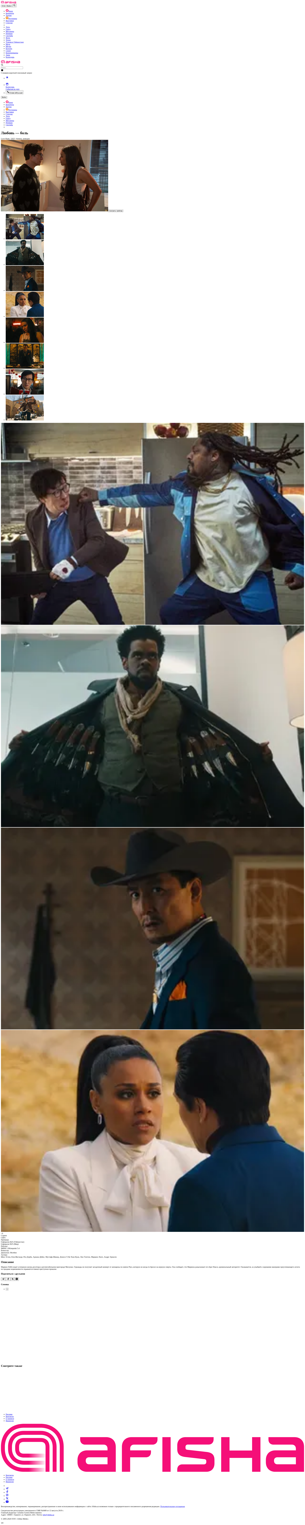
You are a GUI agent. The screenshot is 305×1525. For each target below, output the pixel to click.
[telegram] (7, 1489)
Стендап (9, 23)
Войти (9, 6)
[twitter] (7, 1499)
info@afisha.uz (48, 1515)
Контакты (10, 1416)
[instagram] (7, 1496)
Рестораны (12, 19)
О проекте (10, 1419)
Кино (10, 11)
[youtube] (7, 1502)
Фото (8, 38)
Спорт (8, 51)
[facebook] (7, 1492)
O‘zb (3, 6)
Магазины (10, 31)
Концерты (10, 13)
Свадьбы (9, 36)
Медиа (8, 46)
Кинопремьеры (12, 53)
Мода (8, 44)
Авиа (8, 55)
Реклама (9, 1414)
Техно (8, 40)
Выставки (10, 21)
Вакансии (10, 1421)
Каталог (9, 49)
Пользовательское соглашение (172, 1506)
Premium (9, 34)
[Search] (14, 5)
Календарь (10, 57)
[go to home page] (8, 3)
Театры (9, 15)
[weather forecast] (155, 80)
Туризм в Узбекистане (15, 42)
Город (8, 29)
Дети (8, 27)
